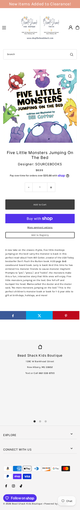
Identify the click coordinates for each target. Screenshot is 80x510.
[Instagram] (13, 486)
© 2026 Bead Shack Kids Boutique (22, 503)
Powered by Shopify (55, 503)
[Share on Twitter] (39, 315)
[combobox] (40, 54)
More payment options (40, 227)
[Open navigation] (8, 27)
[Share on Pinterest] (66, 315)
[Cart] (77, 27)
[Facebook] (6, 486)
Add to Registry (40, 235)
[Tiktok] (21, 486)
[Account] (71, 27)
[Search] (72, 54)
